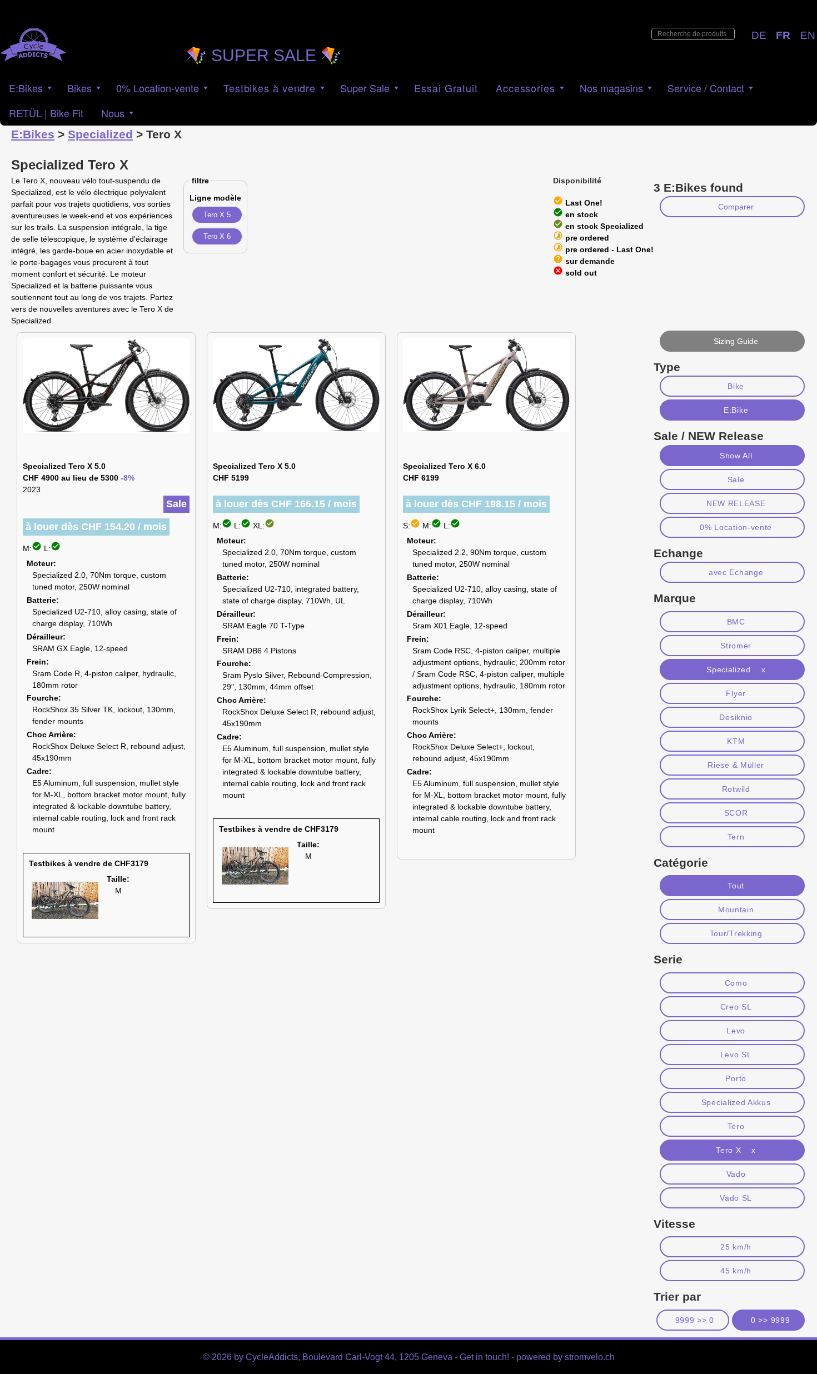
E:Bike (736, 410)
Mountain (736, 909)
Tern (736, 836)
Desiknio (736, 717)
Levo (735, 1030)
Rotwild (736, 789)
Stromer (735, 645)
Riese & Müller (736, 765)
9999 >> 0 (694, 1320)
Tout (736, 885)
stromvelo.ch (590, 1357)
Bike (736, 386)
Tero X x (736, 1150)
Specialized (100, 134)
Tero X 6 (217, 236)
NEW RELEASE (736, 503)
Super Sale (365, 88)
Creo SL (736, 1006)
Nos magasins (611, 88)
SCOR (736, 812)
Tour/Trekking (736, 933)
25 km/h (735, 1246)
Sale (736, 479)
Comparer (736, 206)
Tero (736, 1126)
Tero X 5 (217, 215)
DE (758, 35)
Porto (735, 1078)
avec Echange (736, 572)
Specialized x (735, 669)
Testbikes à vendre (269, 88)
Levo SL (736, 1054)
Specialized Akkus (736, 1102)
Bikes (79, 88)
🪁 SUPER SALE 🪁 (263, 55)
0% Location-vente (736, 527)
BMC (736, 621)
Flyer (735, 693)
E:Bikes (26, 88)
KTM (736, 741)
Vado (736, 1174)
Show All (736, 455)
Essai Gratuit (446, 88)
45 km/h (735, 1270)
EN (807, 35)
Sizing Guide (736, 341)
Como (736, 982)
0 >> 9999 (770, 1320)
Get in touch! (484, 1357)
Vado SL (736, 1197)
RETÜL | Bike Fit (46, 113)
